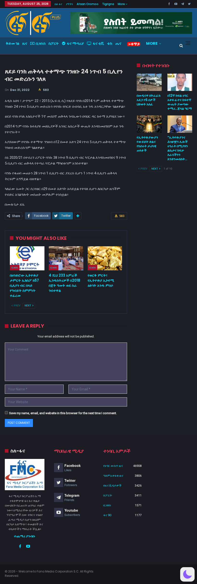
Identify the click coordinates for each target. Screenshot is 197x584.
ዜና (24, 43)
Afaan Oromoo (87, 4)
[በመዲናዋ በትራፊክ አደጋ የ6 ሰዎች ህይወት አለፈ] (149, 82)
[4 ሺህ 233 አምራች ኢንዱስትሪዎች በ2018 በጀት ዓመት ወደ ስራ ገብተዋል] (66, 258)
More (122, 4)
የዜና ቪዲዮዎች (112, 485)
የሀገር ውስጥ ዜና (113, 466)
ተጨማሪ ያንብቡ (24, 536)
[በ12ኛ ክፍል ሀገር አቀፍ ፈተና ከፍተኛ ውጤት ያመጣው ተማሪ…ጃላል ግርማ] (179, 82)
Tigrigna (108, 4)
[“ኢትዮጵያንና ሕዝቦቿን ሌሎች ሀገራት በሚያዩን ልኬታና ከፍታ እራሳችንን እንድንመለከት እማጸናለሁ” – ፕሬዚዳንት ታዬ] (179, 124)
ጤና (118, 43)
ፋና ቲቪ (98, 43)
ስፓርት (54, 43)
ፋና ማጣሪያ (75, 43)
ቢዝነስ (40, 43)
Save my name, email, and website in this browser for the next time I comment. (63, 413)
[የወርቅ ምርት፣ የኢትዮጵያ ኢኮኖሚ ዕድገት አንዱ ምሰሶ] (105, 258)
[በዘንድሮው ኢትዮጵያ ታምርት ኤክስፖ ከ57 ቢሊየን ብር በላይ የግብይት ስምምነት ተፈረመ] (27, 258)
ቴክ (109, 43)
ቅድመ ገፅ (12, 43)
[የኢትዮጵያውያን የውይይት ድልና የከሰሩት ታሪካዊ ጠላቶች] (149, 124)
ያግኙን (69, 4)
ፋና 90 (107, 515)
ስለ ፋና (58, 4)
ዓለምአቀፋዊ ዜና (113, 475)
